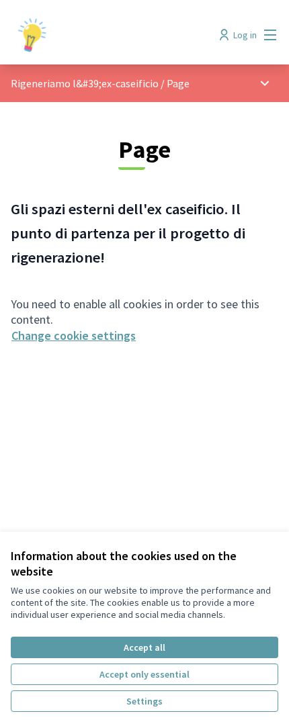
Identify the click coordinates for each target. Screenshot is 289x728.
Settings (144, 701)
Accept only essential (144, 674)
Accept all (144, 647)
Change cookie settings (73, 335)
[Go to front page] (110, 34)
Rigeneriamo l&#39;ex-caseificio (85, 83)
